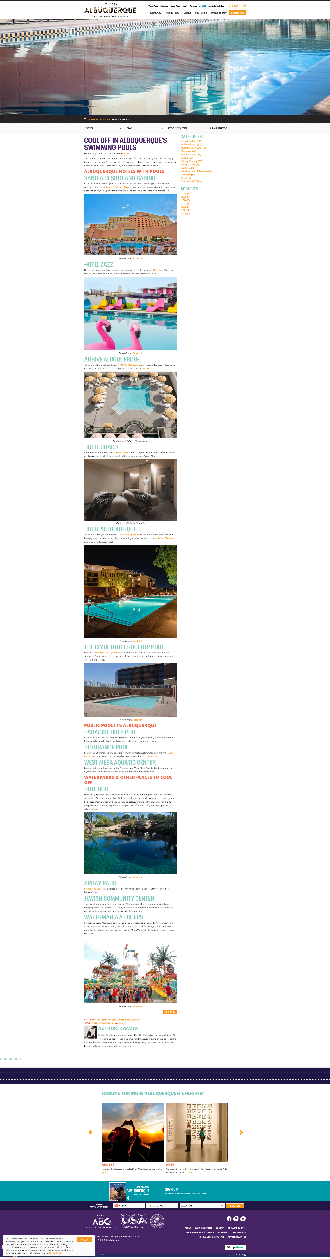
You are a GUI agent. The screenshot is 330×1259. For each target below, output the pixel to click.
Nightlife (188, 168)
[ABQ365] (133, 1132)
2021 (186, 210)
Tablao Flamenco (166, 538)
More (104, 1172)
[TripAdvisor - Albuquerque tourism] (236, 1247)
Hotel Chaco (122, 452)
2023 (186, 203)
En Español (223, 1232)
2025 (186, 196)
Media (185, 6)
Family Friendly (108, 1019)
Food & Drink (190, 164)
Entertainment (191, 154)
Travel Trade (175, 6)
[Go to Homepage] (110, 10)
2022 (186, 207)
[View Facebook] (229, 1219)
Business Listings (203, 1228)
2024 (186, 200)
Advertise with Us (237, 1237)
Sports (186, 178)
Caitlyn (125, 153)
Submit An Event (218, 128)
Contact (220, 1228)
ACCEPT (84, 1239)
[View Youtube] (243, 1219)
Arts (170, 1164)
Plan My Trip (237, 12)
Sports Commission (216, 6)
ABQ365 (202, 6)
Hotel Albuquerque (129, 534)
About (188, 1228)
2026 (186, 193)
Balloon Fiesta (191, 144)
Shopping (188, 174)
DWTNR (145, 368)
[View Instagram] (236, 1219)
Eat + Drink (201, 12)
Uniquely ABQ (191, 181)
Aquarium (153, 756)
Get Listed (219, 1237)
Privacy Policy (235, 1228)
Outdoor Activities (101, 1022)
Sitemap (210, 1232)
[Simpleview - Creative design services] (237, 1254)
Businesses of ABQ (193, 147)
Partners (193, 6)
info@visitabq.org (110, 1240)
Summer (121, 1022)
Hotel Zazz (158, 270)
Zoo (143, 756)
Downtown (98, 652)
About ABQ (155, 12)
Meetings (164, 6)
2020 (186, 213)
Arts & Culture (191, 141)
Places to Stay (219, 12)
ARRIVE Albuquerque (130, 365)
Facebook (137, 258)
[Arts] (197, 1132)
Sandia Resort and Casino (118, 187)
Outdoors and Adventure (129, 1019)
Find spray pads (92, 888)
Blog (129, 128)
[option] (132, 1139)
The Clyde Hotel (113, 652)
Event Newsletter (177, 128)
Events (187, 12)
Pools (113, 1022)
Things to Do (172, 12)
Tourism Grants (194, 1232)
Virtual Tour (153, 6)
